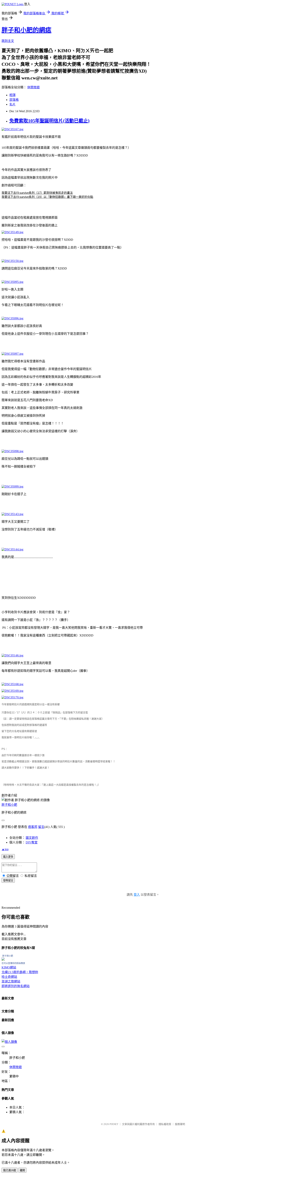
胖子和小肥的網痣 (26, 30)
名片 (12, 104)
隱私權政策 (165, 1124)
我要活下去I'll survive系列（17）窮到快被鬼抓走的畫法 (37, 192)
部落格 (14, 99)
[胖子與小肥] (3, 959)
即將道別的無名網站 (16, 986)
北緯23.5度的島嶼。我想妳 (20, 972)
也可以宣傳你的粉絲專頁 (13, 963)
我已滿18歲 (9, 1170)
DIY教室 (32, 842)
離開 (22, 1170)
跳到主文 (8, 41)
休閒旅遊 (33, 87)
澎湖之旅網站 (11, 981)
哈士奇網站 (9, 976)
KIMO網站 (9, 967)
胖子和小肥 (9, 804)
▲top (5, 849)
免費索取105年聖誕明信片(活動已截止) (49, 120)
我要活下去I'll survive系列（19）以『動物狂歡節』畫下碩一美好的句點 (47, 196)
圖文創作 (32, 837)
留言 (41, 827)
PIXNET (114, 1124)
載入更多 (8, 856)
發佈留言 (8, 880)
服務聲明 (180, 1124)
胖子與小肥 (7, 956)
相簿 (12, 95)
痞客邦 (32, 827)
